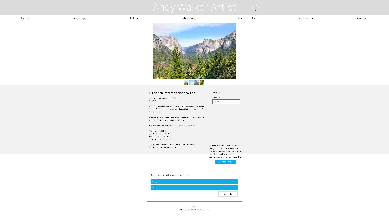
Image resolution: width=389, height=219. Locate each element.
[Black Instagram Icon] (194, 206)
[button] (255, 8)
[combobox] (226, 101)
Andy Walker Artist (194, 6)
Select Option (218, 97)
